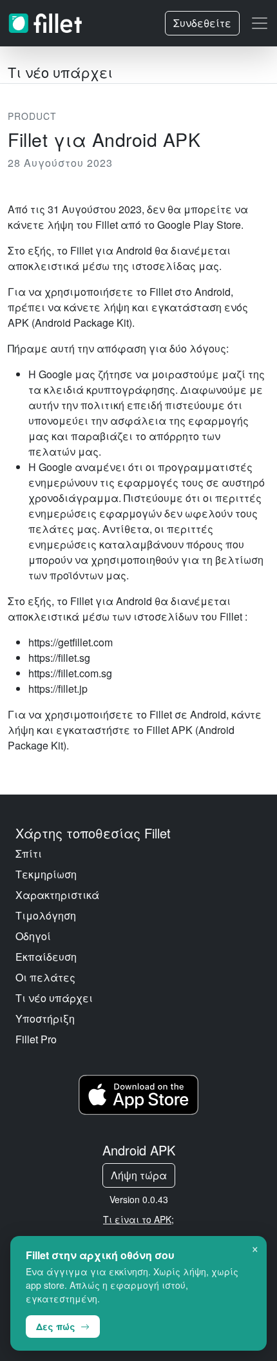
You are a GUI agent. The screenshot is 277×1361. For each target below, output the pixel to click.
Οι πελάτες (45, 977)
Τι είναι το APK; (138, 1219)
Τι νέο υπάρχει (54, 997)
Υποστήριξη (45, 1018)
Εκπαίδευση (46, 956)
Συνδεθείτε (202, 22)
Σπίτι (28, 853)
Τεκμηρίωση (46, 874)
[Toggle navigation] (259, 23)
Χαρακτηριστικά (57, 894)
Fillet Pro (36, 1039)
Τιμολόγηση (45, 915)
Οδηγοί (33, 936)
